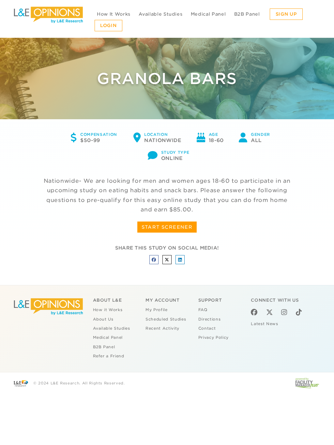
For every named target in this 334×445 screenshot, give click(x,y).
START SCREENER (167, 227)
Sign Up (286, 14)
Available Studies (160, 14)
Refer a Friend (108, 356)
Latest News (264, 324)
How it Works (108, 310)
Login (108, 25)
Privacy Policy (213, 337)
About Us (103, 319)
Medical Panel (208, 14)
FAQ (202, 310)
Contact (207, 328)
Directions (209, 319)
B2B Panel (247, 14)
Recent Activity (162, 328)
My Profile (156, 310)
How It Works (113, 14)
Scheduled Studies (165, 319)
